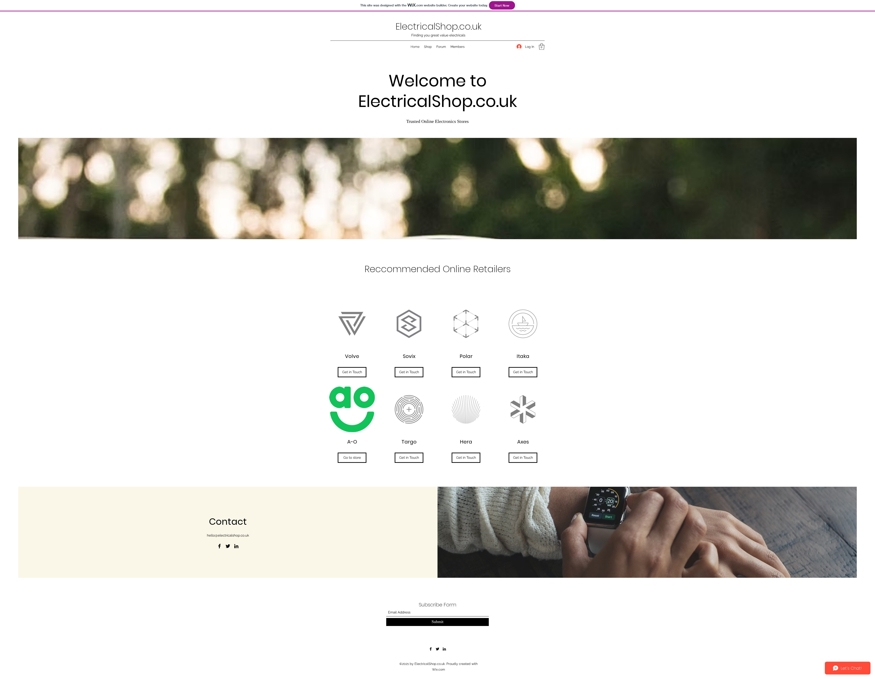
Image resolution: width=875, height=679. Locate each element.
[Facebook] (219, 546)
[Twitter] (228, 546)
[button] (541, 46)
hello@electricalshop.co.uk (228, 535)
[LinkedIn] (236, 546)
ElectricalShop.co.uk (438, 26)
